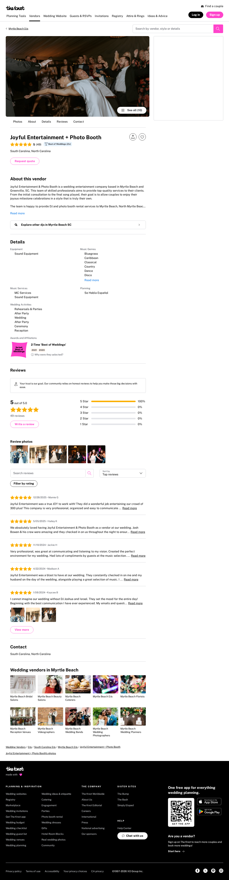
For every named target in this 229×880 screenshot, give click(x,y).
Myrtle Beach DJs (18, 28)
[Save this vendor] (142, 136)
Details (46, 121)
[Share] (133, 137)
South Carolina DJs (45, 747)
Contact (78, 121)
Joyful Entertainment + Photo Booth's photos (31, 753)
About (32, 121)
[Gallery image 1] (77, 76)
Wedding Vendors (16, 747)
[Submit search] (218, 28)
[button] (47, 354)
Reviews (62, 121)
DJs (30, 747)
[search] (89, 473)
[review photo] (19, 454)
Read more (17, 213)
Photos (17, 121)
